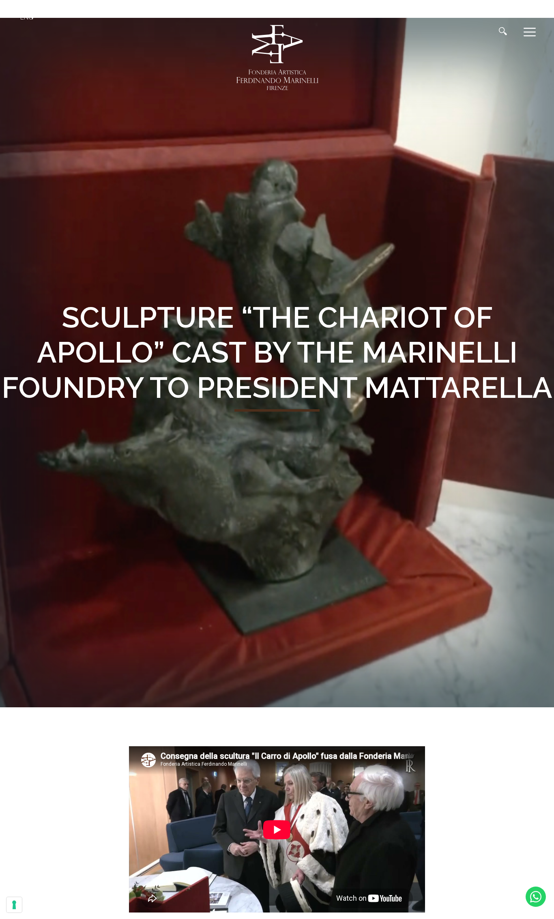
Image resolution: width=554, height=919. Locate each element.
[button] (28, 17)
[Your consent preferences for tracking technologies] (14, 905)
